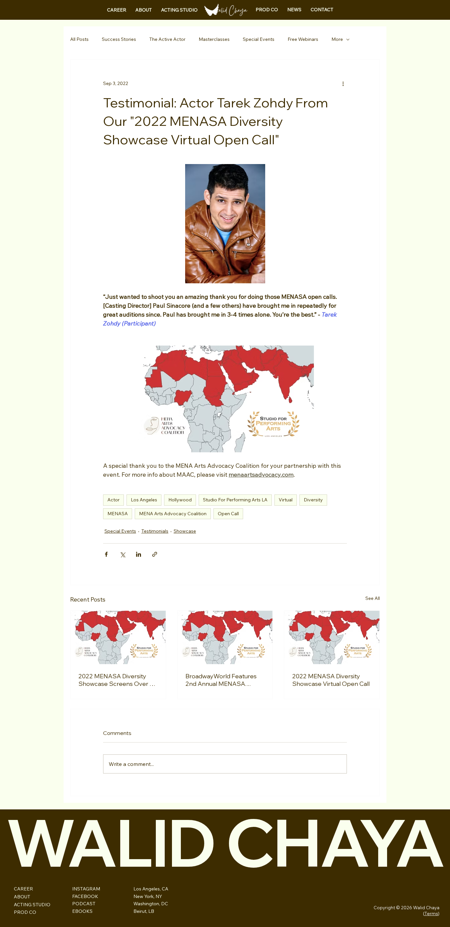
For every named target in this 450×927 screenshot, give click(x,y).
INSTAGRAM (86, 889)
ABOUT (22, 897)
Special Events (258, 39)
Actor (113, 500)
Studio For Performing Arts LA (235, 500)
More (337, 39)
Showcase (185, 531)
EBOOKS (82, 911)
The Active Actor (167, 39)
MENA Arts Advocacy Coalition (173, 514)
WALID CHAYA (225, 842)
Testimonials (154, 531)
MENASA (117, 514)
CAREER (23, 889)
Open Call (228, 514)
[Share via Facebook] (106, 554)
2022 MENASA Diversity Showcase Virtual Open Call (331, 680)
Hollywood (180, 500)
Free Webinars (303, 39)
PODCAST (84, 904)
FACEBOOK (85, 896)
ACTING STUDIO (32, 905)
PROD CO (25, 912)
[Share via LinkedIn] (138, 554)
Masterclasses (214, 39)
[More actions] (343, 83)
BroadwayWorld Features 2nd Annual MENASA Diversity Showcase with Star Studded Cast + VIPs (221, 680)
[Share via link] (155, 554)
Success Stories (119, 39)
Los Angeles (144, 500)
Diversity (313, 500)
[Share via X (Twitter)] (122, 554)
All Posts (79, 39)
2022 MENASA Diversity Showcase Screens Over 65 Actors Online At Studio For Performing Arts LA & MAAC (117, 680)
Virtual (286, 500)
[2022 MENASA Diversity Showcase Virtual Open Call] (332, 637)
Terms (431, 913)
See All (372, 598)
